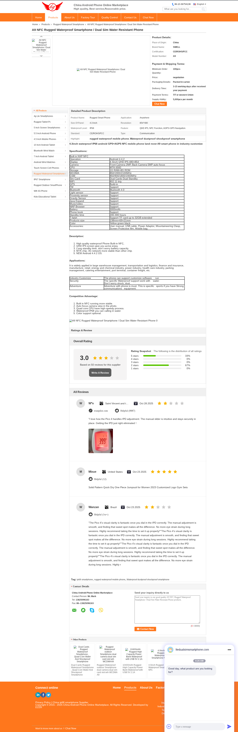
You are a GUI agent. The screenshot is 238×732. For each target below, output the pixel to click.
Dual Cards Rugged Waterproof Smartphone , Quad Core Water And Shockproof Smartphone (82, 670)
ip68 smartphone (85, 579)
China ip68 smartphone (65, 702)
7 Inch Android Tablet (44, 156)
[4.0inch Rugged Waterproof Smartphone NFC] (160, 654)
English (200, 4)
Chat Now (148, 17)
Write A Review (100, 372)
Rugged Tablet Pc (42, 122)
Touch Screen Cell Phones (46, 168)
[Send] (229, 726)
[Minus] (229, 650)
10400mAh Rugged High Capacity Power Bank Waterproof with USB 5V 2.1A (133, 669)
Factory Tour (88, 17)
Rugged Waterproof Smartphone (68, 24)
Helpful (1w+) (101, 514)
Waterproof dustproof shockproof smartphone (148, 579)
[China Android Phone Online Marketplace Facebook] (43, 695)
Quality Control (109, 17)
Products (53, 17)
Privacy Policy (43, 702)
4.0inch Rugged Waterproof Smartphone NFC (159, 667)
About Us (69, 17)
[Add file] (169, 726)
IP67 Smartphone (42, 179)
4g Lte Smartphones (43, 116)
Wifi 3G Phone (40, 191)
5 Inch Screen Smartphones (47, 127)
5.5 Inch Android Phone (45, 133)
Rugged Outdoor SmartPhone (48, 185)
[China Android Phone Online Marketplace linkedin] (38, 695)
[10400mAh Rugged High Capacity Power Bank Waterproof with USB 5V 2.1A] (134, 654)
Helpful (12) (100, 479)
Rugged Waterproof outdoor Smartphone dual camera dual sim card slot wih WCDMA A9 (107, 670)
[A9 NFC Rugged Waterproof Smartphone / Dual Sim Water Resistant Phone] (41, 46)
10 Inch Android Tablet (44, 145)
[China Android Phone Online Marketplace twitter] (48, 695)
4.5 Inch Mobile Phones (45, 139)
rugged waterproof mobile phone (109, 579)
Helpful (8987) (127, 411)
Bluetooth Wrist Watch (44, 150)
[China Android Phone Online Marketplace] (51, 6)
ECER (38, 707)
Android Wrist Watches (44, 162)
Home (38, 17)
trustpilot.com (101, 411)
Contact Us (130, 17)
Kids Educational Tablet (45, 197)
